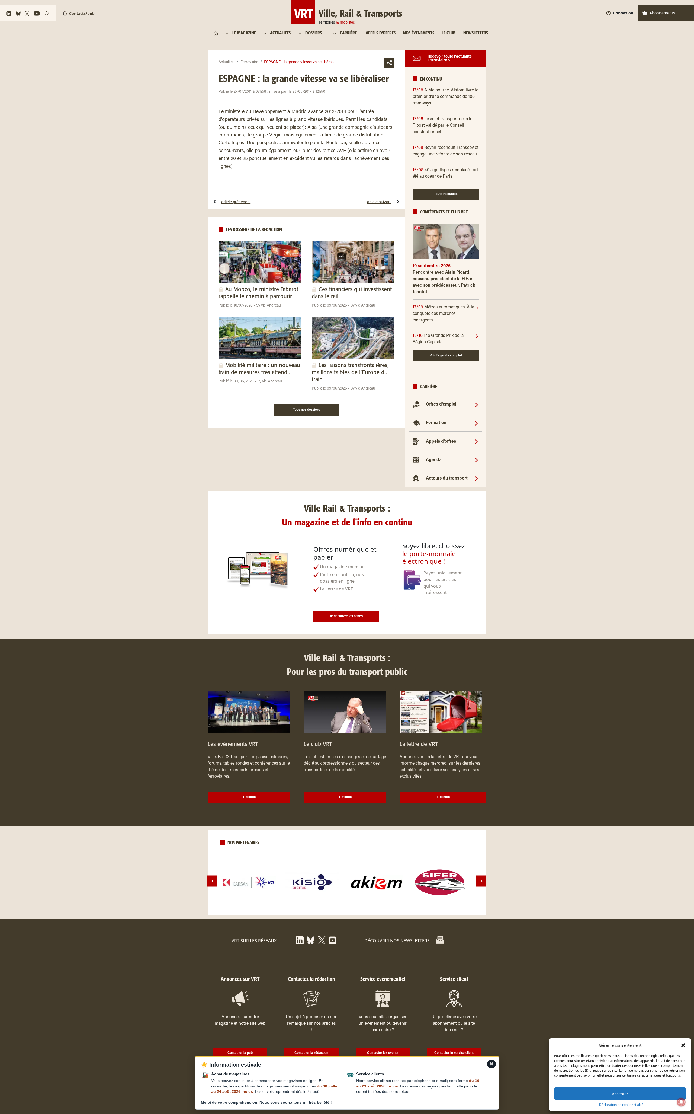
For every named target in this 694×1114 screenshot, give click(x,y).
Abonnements (662, 12)
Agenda (434, 460)
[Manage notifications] (681, 1102)
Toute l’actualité (446, 194)
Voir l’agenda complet (446, 355)
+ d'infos (249, 797)
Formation (436, 423)
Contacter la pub (240, 1053)
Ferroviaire (249, 62)
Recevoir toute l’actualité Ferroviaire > (450, 58)
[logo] (248, 882)
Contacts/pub (82, 13)
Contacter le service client (454, 1053)
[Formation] (476, 423)
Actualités (226, 62)
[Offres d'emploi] (476, 404)
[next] (481, 881)
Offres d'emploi (441, 404)
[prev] (212, 881)
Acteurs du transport (447, 478)
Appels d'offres (441, 441)
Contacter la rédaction (311, 1053)
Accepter (620, 1093)
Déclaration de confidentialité (621, 1104)
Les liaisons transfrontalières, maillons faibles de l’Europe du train (350, 372)
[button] (683, 1045)
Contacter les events (382, 1053)
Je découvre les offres (346, 616)
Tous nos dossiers (306, 409)
